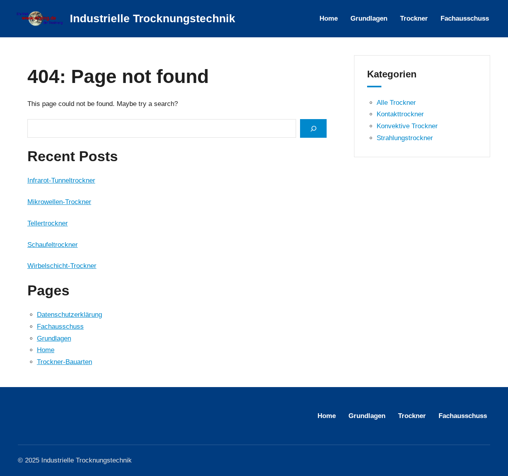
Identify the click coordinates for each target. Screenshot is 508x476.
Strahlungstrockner (405, 138)
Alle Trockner (396, 102)
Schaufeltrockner (52, 245)
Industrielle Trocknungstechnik (152, 18)
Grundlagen (54, 338)
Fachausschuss (60, 326)
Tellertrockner (47, 223)
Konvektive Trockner (407, 126)
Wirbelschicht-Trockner (61, 266)
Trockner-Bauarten (64, 362)
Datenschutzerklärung (69, 314)
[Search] (313, 128)
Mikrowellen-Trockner (59, 202)
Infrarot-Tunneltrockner (61, 180)
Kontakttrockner (400, 114)
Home (45, 350)
